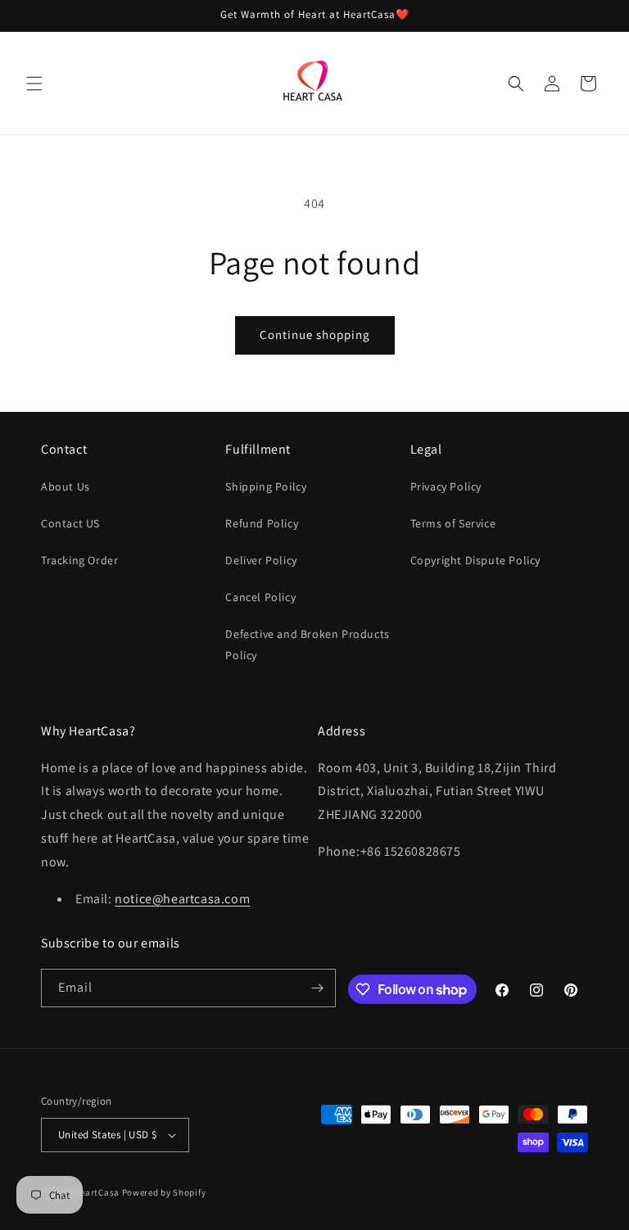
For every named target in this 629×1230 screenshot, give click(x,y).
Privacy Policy (446, 486)
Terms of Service (453, 523)
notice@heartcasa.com (182, 898)
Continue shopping (315, 334)
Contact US (70, 523)
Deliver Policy (260, 560)
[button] (34, 84)
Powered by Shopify (164, 1192)
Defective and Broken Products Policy (307, 644)
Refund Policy (261, 523)
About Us (65, 486)
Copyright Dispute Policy (475, 560)
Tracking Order (79, 560)
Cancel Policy (260, 597)
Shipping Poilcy (265, 486)
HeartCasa (97, 1192)
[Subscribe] (317, 988)
